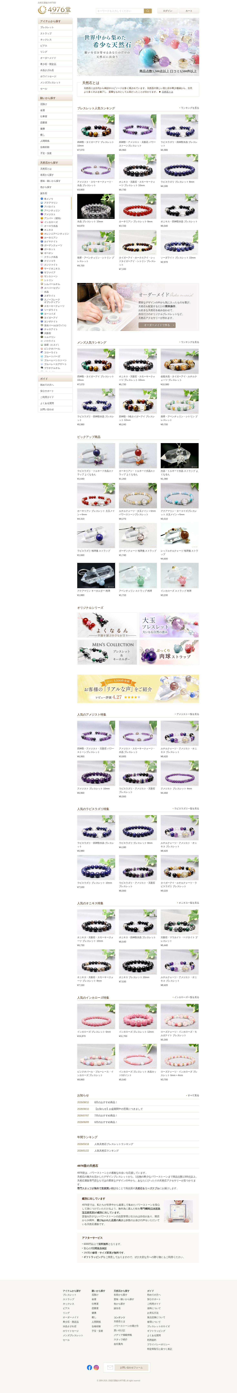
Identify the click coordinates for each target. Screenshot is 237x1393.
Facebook (89, 1367)
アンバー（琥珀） (53, 218)
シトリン (48, 280)
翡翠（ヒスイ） (52, 344)
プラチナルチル (52, 368)
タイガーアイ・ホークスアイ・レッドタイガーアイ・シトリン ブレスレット (137, 261)
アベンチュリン (52, 210)
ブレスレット (47, 27)
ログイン (167, 11)
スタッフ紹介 (120, 1339)
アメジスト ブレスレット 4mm (176, 788)
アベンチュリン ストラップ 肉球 (135, 590)
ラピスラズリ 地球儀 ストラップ (93, 550)
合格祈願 (44, 147)
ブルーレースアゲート (55, 364)
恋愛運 (43, 122)
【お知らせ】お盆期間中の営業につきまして (118, 1108)
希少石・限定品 (48, 64)
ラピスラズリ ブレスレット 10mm (94, 882)
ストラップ (46, 33)
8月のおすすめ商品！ (106, 1102)
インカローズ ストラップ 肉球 (176, 590)
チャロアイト (51, 329)
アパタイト (49, 206)
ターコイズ (49, 313)
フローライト (51, 352)
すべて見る (192, 1095)
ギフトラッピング (156, 1331)
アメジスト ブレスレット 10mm (93, 788)
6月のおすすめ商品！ (106, 1122)
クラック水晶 (51, 257)
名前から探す (47, 175)
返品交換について (156, 1317)
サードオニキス (52, 268)
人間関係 (44, 141)
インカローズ (51, 222)
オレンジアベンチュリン (56, 233)
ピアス (43, 45)
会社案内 (118, 1344)
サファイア (49, 272)
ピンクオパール (52, 348)
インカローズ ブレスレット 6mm (94, 1031)
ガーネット (49, 249)
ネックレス (46, 39)
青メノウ (48, 199)
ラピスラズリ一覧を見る (186, 808)
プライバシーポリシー (158, 1344)
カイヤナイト (51, 241)
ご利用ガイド (47, 397)
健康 (42, 128)
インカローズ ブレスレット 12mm (136, 1031)
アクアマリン (51, 202)
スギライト (49, 295)
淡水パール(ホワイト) (55, 325)
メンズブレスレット (50, 82)
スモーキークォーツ (54, 306)
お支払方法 (152, 1312)
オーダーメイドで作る (157, 325)
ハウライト (49, 341)
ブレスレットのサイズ (158, 1326)
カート (189, 11)
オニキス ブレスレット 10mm (134, 977)
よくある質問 (47, 403)
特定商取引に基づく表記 (159, 1349)
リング (43, 52)
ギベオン (48, 253)
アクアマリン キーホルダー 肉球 (93, 590)
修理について (154, 1322)
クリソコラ (49, 261)
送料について (154, 1308)
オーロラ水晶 (51, 226)
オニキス (48, 230)
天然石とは (167, 92)
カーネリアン (51, 237)
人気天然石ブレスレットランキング (113, 1144)
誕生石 (43, 193)
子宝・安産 (46, 153)
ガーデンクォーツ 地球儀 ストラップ (137, 550)
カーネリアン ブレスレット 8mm (136, 221)
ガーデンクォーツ (53, 245)
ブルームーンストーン (55, 360)
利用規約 (151, 1340)
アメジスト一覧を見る (188, 714)
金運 (42, 110)
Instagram (96, 1367)
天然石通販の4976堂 (54, 10)
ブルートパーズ (52, 356)
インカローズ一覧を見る (186, 997)
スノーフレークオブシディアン (52, 300)
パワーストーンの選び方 (126, 1326)
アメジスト (49, 214)
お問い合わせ (47, 409)
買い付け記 (119, 1330)
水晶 (46, 292)
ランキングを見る (190, 108)
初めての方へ (47, 385)
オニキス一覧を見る (189, 902)
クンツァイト (51, 264)
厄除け (43, 104)
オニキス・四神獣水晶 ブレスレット (179, 221)
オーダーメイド (48, 58)
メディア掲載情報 (123, 1335)
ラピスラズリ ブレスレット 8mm (177, 181)
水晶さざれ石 (47, 70)
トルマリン (49, 337)
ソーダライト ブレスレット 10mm (178, 257)
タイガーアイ (51, 317)
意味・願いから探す (50, 181)
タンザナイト (51, 321)
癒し (42, 134)
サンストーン (51, 276)
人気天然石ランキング (106, 1150)
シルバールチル (52, 284)
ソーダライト (51, 310)
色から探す (46, 187)
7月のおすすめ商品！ (106, 1115)
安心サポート (47, 391)
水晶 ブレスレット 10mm (90, 221)
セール (43, 88)
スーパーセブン (52, 288)
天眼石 (47, 333)
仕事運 (43, 116)
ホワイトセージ (48, 76)
